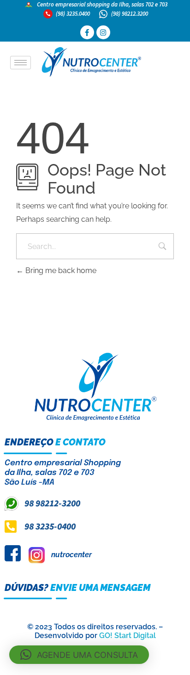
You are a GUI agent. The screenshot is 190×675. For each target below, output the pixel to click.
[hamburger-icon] (20, 62)
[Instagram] (103, 32)
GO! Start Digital (127, 635)
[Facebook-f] (87, 32)
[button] (79, 654)
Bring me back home (60, 270)
